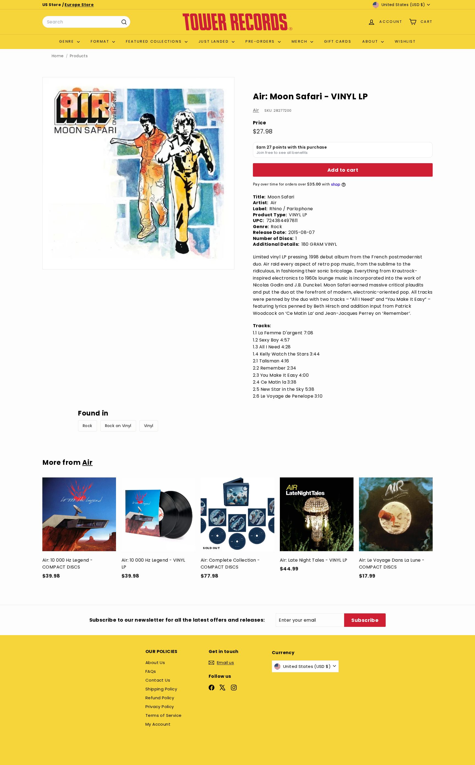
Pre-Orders (261, 41)
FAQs (150, 671)
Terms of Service (163, 715)
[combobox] (86, 22)
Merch (300, 41)
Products (79, 56)
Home (58, 56)
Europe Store (79, 4)
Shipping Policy (161, 689)
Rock (87, 425)
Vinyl (148, 425)
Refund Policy (159, 698)
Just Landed (214, 41)
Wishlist (405, 41)
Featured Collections (154, 41)
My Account (157, 724)
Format (101, 41)
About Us (155, 662)
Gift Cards (337, 41)
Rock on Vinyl (118, 425)
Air (256, 110)
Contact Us (157, 680)
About (371, 41)
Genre (67, 41)
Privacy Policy (159, 706)
